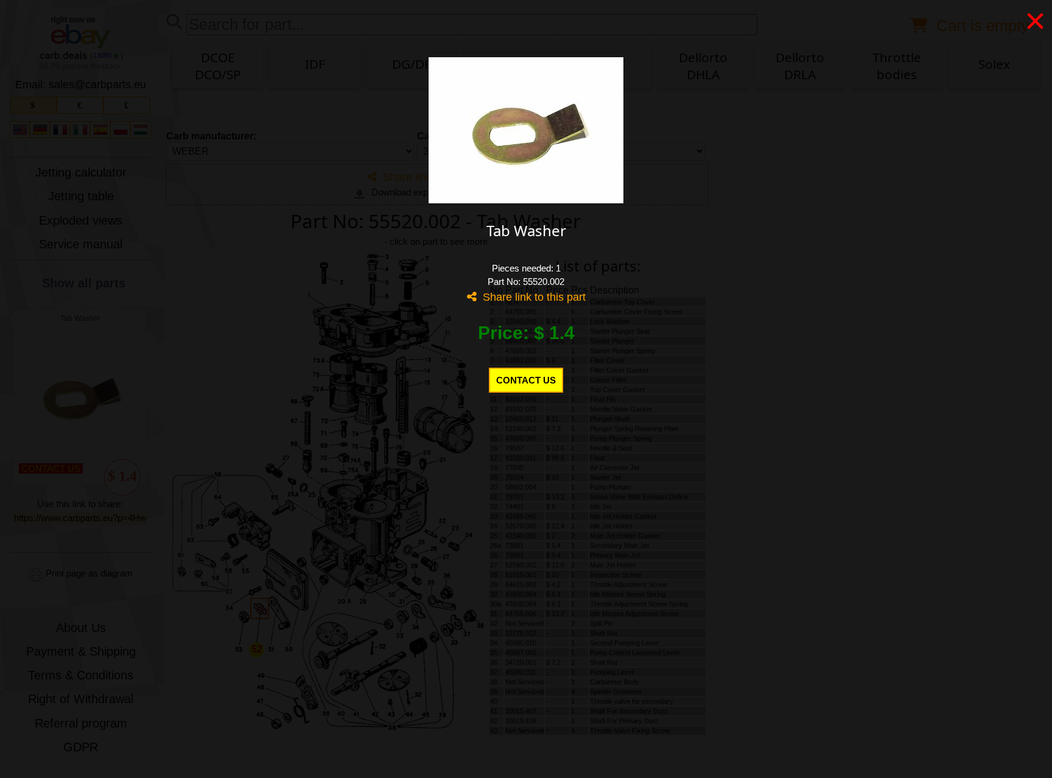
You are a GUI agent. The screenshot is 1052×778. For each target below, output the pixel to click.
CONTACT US (526, 380)
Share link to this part (531, 297)
